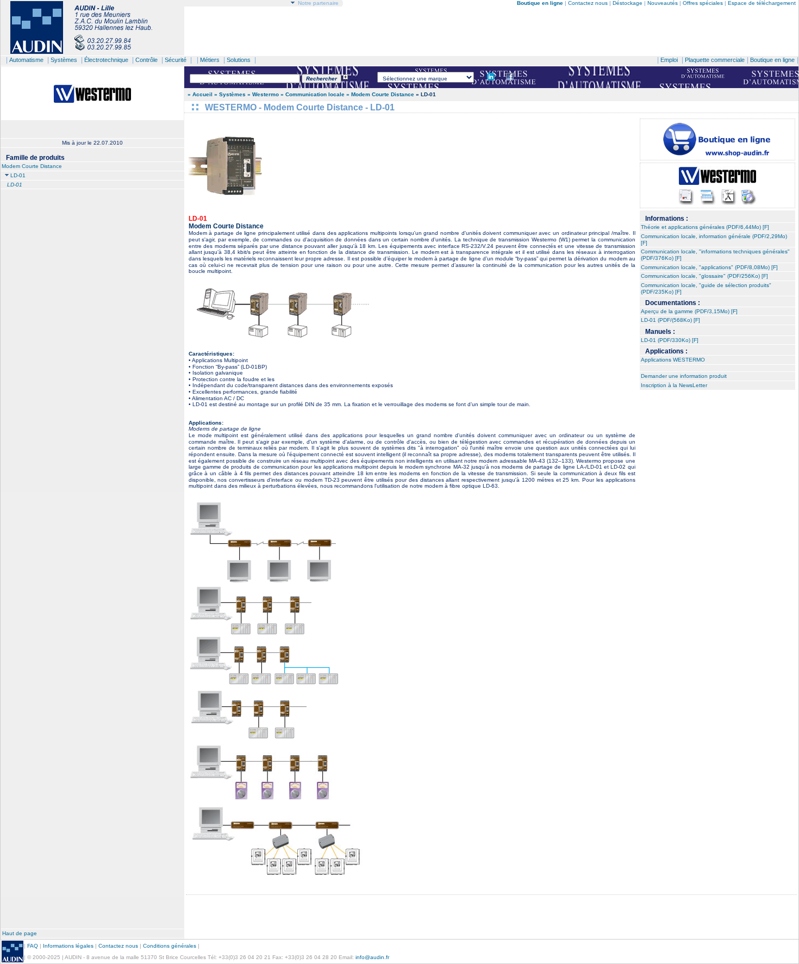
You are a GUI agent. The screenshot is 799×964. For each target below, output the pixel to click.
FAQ (32, 946)
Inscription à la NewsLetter (674, 385)
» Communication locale (312, 94)
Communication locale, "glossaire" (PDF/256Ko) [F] (704, 276)
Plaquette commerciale (715, 60)
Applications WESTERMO (673, 360)
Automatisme (26, 60)
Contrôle (146, 60)
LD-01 (18, 175)
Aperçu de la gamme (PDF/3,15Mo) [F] (689, 311)
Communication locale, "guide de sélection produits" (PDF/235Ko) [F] (706, 288)
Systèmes (64, 60)
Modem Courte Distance (32, 166)
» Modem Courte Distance (380, 94)
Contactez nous (588, 3)
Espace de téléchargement (762, 3)
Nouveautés (662, 3)
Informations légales (68, 946)
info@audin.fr (372, 957)
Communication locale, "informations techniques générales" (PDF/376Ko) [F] (715, 254)
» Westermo (263, 94)
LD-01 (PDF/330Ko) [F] (669, 340)
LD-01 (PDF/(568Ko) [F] (670, 320)
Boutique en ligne (772, 60)
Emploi (669, 60)
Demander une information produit (684, 376)
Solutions (239, 60)
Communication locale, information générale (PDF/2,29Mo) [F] (714, 239)
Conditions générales (169, 946)
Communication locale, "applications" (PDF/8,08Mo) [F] (709, 267)
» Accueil (200, 94)
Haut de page (19, 933)
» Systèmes (230, 94)
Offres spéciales (704, 3)
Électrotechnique (106, 60)
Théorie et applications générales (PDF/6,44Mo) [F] (705, 227)
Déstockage (627, 3)
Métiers (210, 60)
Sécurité (175, 60)
